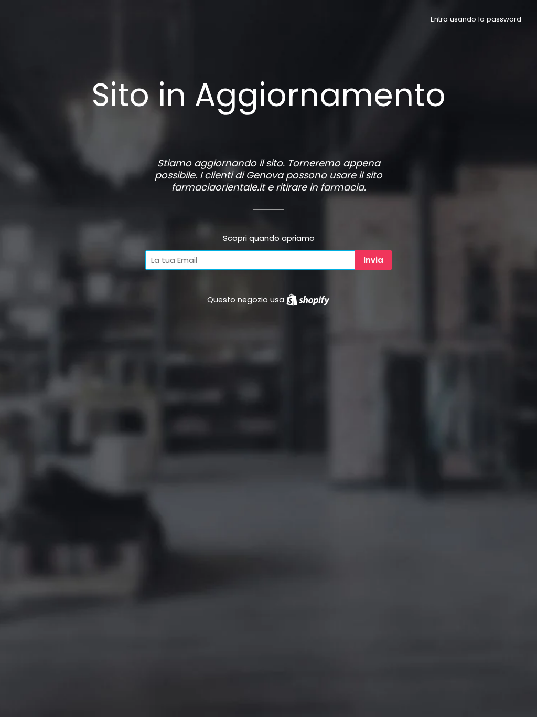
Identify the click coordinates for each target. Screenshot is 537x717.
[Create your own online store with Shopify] (307, 299)
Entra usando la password (476, 19)
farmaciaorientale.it (218, 187)
